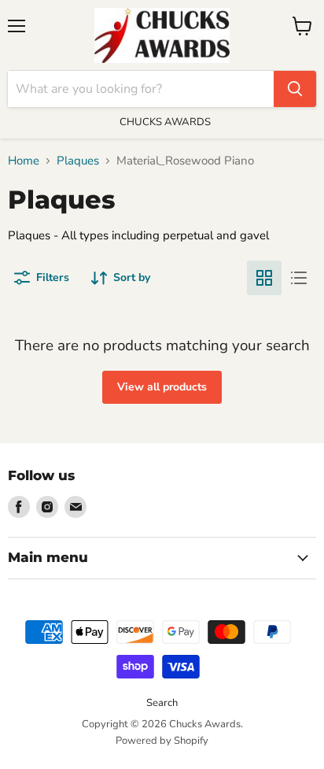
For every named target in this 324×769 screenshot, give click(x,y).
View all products (162, 386)
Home (23, 161)
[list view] (299, 278)
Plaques (78, 161)
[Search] (295, 89)
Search (162, 703)
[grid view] (264, 278)
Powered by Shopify (162, 741)
